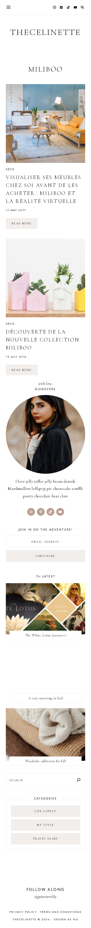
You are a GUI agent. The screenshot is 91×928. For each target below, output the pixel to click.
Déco (10, 169)
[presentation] (45, 123)
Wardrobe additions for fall (45, 761)
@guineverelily (45, 896)
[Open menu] (8, 7)
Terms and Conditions (61, 912)
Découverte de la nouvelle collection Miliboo (42, 340)
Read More (25, 225)
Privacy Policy (23, 912)
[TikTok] (68, 7)
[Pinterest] (61, 7)
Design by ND (66, 919)
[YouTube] (75, 7)
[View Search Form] (82, 7)
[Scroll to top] (82, 914)
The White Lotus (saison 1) (45, 635)
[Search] (78, 780)
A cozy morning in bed (45, 698)
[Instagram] (54, 7)
